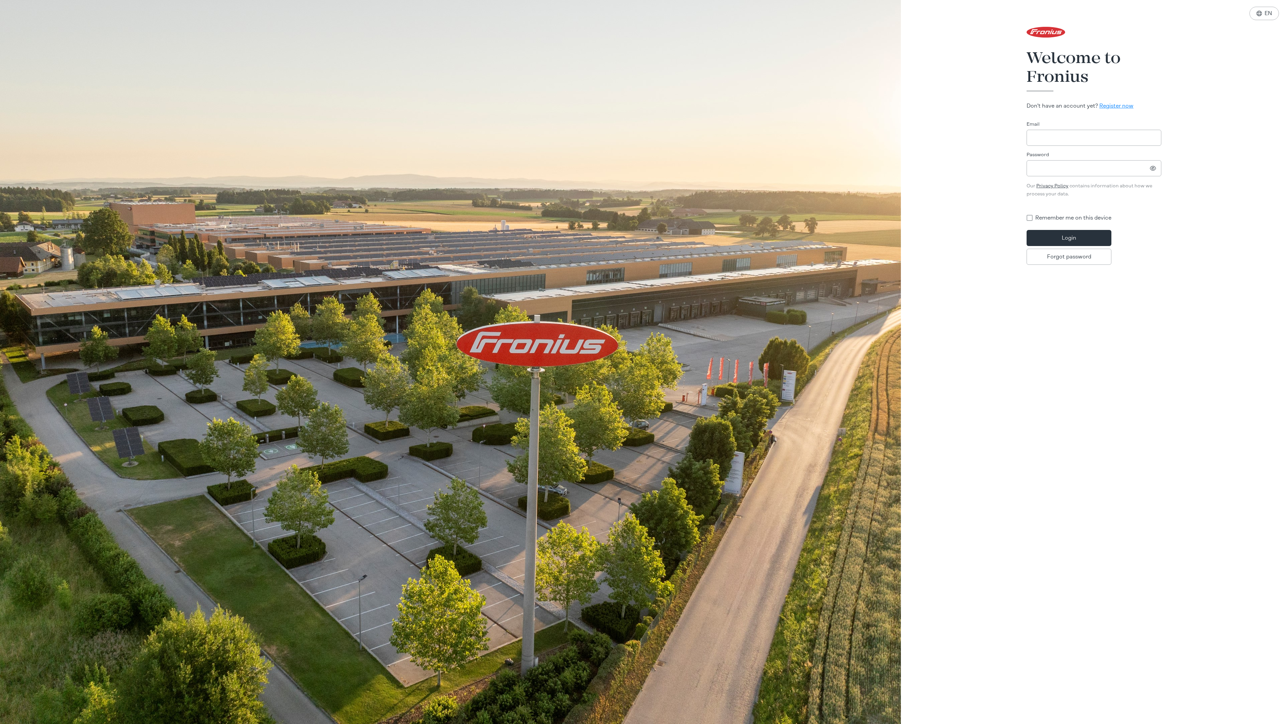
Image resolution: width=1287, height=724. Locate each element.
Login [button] (1069, 238)
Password (1038, 155)
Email (1033, 124)
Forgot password (1069, 256)
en (1264, 13)
